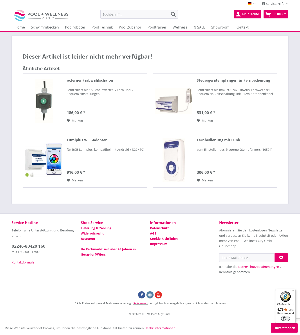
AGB (153, 233)
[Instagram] (150, 294)
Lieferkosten (140, 303)
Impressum (158, 244)
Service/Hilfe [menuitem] (275, 4)
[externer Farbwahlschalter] (43, 100)
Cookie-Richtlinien (164, 238)
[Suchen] (173, 14)
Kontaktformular (24, 262)
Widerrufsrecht (92, 233)
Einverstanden (284, 328)
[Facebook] (141, 294)
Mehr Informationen (160, 328)
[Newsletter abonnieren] (281, 257)
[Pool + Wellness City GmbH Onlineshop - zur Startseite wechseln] (41, 15)
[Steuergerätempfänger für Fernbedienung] (173, 100)
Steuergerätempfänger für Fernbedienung (233, 80)
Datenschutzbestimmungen (258, 267)
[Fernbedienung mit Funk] (173, 160)
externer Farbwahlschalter (90, 80)
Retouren (88, 238)
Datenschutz (159, 228)
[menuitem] (139, 14)
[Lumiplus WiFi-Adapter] (43, 160)
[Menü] (293, 291)
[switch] (285, 318)
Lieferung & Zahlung (96, 228)
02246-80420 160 (28, 246)
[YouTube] (158, 294)
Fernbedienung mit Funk (218, 140)
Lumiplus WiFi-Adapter (87, 140)
